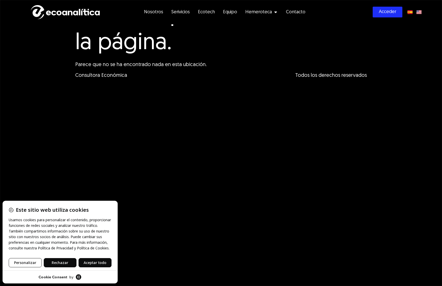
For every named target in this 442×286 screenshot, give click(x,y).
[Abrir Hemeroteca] (275, 12)
